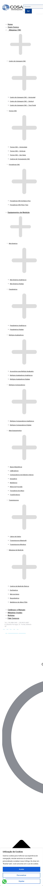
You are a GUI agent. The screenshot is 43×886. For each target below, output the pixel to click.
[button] (18, 20)
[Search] (23, 11)
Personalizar (21, 875)
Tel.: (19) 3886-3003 (11, 622)
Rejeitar (21, 881)
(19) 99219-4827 (24, 622)
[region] (21, 867)
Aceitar (21, 869)
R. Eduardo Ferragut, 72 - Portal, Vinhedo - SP (18, 625)
